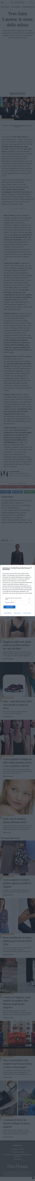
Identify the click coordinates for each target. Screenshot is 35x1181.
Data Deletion (8, 613)
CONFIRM (9, 607)
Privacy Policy (27, 613)
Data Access (17, 613)
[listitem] (17, 598)
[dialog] (17, 590)
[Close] (31, 568)
